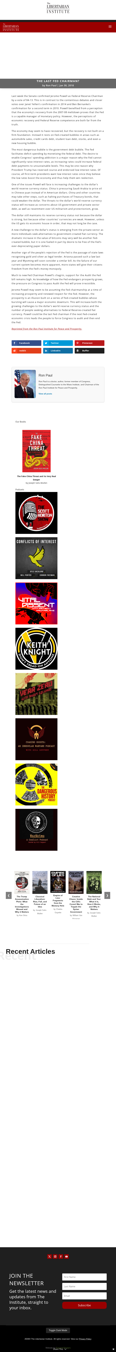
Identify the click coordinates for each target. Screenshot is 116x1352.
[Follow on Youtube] (66, 1256)
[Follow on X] (49, 1256)
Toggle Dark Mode (58, 1330)
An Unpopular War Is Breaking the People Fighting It (58, 1038)
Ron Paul (51, 85)
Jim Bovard (53, 1222)
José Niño (53, 1043)
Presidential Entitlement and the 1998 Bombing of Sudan (58, 1217)
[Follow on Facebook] (61, 1256)
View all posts (45, 394)
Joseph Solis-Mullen (38, 483)
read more (58, 1047)
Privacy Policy (85, 1339)
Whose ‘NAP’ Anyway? (58, 1128)
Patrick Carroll (53, 1132)
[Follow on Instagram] (55, 1256)
